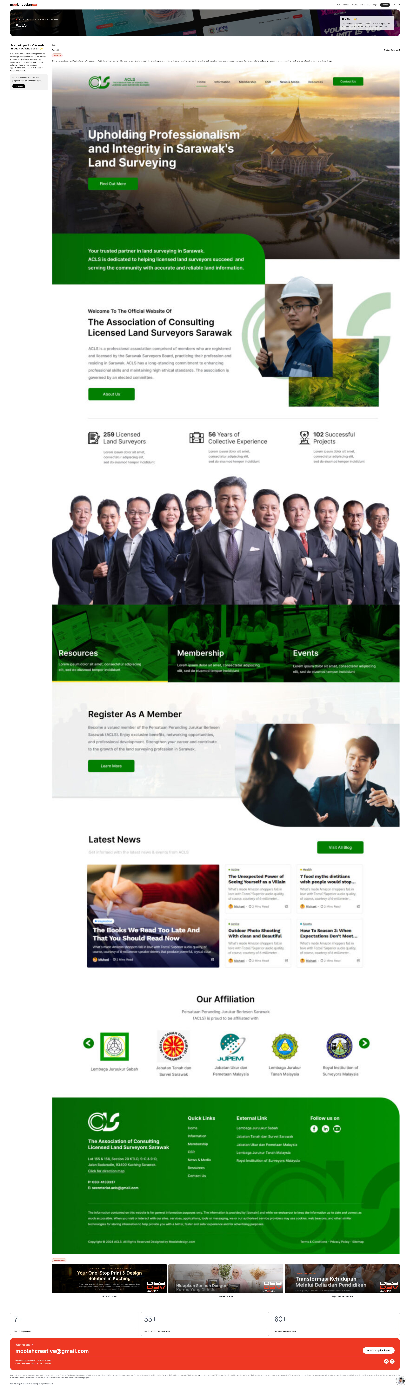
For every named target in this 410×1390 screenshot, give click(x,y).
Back (54, 45)
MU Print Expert (109, 1296)
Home (339, 5)
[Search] (395, 5)
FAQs (368, 5)
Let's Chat (385, 5)
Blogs (375, 5)
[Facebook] (386, 1361)
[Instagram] (392, 1361)
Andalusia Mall (226, 1296)
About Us (346, 5)
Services (354, 5)
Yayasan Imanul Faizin (342, 1296)
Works (362, 5)
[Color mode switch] (399, 5)
